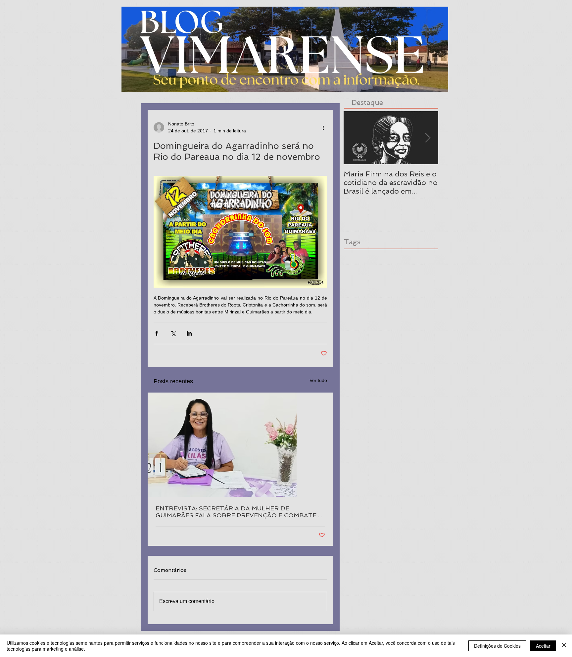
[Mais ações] (323, 127)
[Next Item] (428, 138)
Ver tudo (318, 380)
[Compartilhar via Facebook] (157, 333)
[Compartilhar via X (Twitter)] (173, 333)
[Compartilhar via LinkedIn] (189, 333)
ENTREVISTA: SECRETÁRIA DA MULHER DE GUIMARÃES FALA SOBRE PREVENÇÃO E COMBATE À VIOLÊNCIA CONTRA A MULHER (239, 512)
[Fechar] (564, 646)
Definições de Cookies (497, 645)
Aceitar (543, 645)
